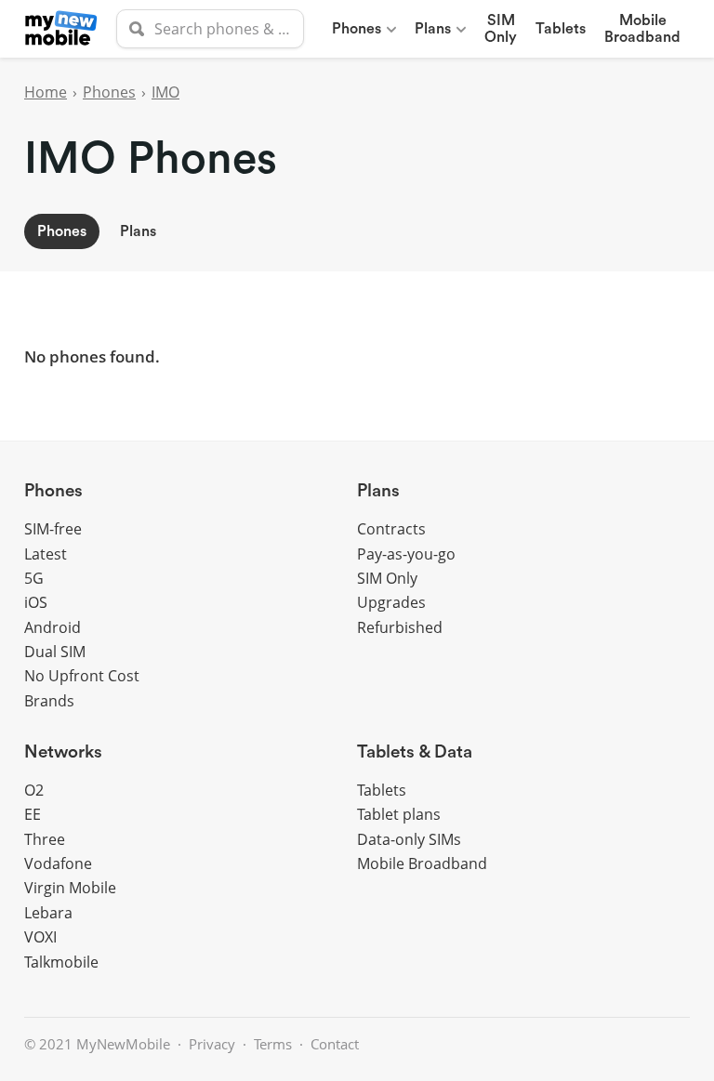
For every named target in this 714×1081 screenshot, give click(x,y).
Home (45, 92)
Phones (356, 28)
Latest (45, 554)
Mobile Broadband (422, 863)
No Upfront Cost (81, 676)
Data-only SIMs (409, 839)
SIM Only (387, 578)
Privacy (212, 1044)
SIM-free (53, 529)
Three (44, 839)
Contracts (391, 529)
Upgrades (391, 602)
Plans (433, 28)
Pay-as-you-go (406, 554)
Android (52, 627)
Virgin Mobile (70, 887)
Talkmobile (61, 962)
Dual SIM (55, 651)
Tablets (561, 28)
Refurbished (400, 627)
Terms (273, 1044)
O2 (34, 790)
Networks (63, 752)
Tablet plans (399, 814)
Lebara (48, 913)
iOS (35, 602)
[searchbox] (210, 28)
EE (32, 814)
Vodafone (58, 863)
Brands (49, 701)
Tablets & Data (414, 752)
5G (34, 578)
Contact (335, 1044)
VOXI (40, 937)
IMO (165, 92)
